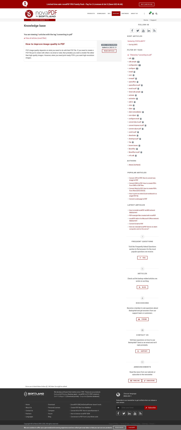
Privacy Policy (135, 424)
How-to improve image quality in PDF (45, 44)
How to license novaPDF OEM (80, 414)
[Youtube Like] (143, 31)
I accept (131, 427)
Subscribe (150, 380)
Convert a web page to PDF (138, 199)
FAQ (143, 258)
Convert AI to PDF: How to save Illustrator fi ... (85, 410)
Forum (143, 319)
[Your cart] (149, 13)
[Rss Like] (154, 31)
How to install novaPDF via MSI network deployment (142, 211)
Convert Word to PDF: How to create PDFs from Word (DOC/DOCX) (142, 189)
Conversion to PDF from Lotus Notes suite (84, 417)
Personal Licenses (54, 407)
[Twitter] (124, 413)
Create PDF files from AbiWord (81, 407)
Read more (119, 427)
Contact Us (29, 410)
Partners (28, 414)
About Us (29, 407)
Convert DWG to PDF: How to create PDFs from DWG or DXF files (142, 184)
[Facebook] (118, 413)
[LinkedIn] (129, 413)
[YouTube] (135, 413)
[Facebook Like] (132, 31)
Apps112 (63, 396)
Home (28, 404)
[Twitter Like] (138, 31)
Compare (51, 410)
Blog (143, 287)
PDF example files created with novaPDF (142, 215)
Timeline (136, 380)
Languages (29, 417)
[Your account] (153, 13)
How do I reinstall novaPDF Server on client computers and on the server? (143, 228)
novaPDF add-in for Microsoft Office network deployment (144, 220)
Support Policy (113, 424)
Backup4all (57, 394)
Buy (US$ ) (146, 4)
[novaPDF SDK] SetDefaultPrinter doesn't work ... (86, 404)
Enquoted (83, 396)
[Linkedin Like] (149, 31)
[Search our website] (156, 13)
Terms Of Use (124, 424)
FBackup (65, 394)
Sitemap (145, 424)
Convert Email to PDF (136, 224)
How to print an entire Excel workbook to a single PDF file (143, 195)
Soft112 (56, 396)
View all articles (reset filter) (35, 38)
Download (51, 404)
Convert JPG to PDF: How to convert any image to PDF (142, 179)
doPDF (87, 394)
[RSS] (140, 413)
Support (143, 351)
